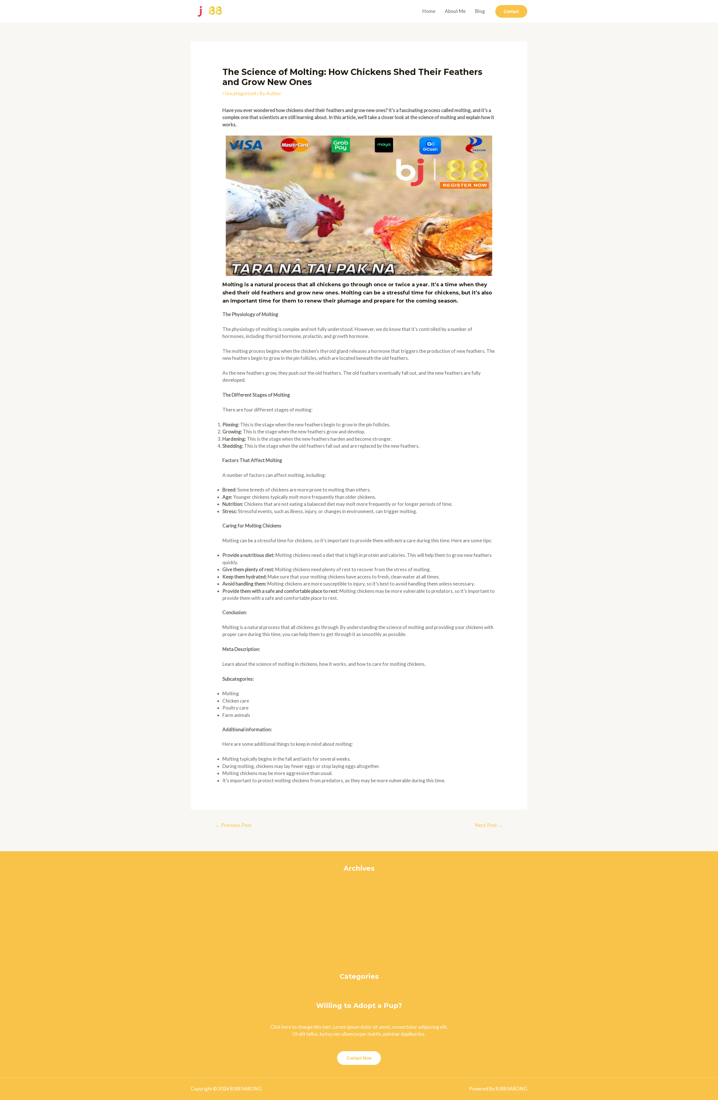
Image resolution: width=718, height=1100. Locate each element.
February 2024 (359, 912)
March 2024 (359, 905)
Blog (480, 11)
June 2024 (359, 883)
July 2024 (359, 876)
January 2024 (359, 919)
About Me (455, 11)
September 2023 (359, 948)
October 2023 (359, 941)
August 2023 (359, 955)
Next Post (489, 825)
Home (428, 11)
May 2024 (359, 890)
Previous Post (233, 825)
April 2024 (359, 898)
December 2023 (359, 926)
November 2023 (359, 933)
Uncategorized (240, 93)
